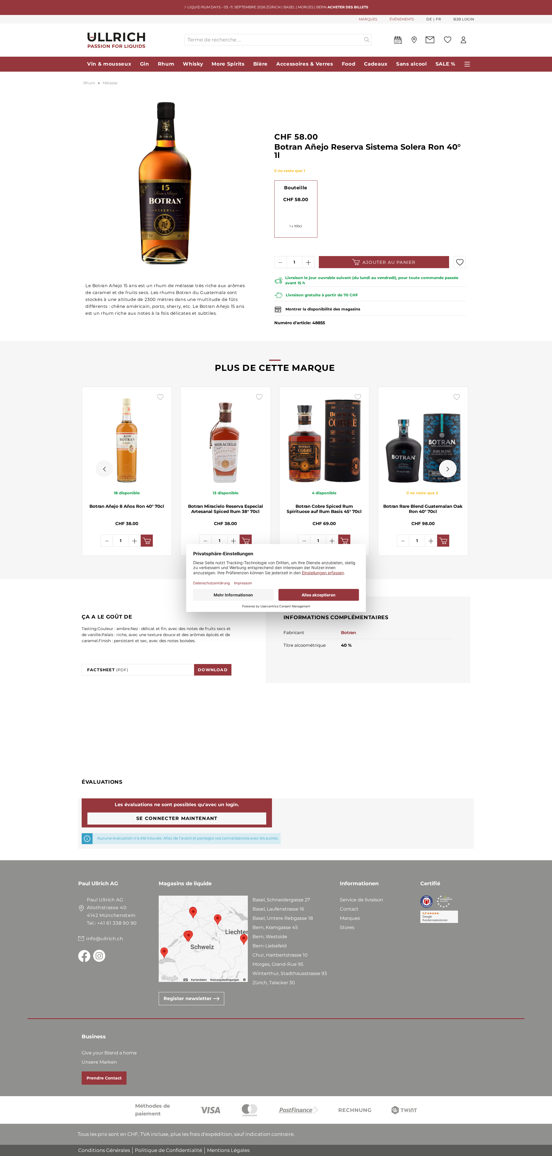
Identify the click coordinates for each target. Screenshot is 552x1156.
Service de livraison (361, 900)
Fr (438, 19)
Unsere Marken (99, 1062)
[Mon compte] (463, 39)
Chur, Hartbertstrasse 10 (280, 955)
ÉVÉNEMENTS (402, 19)
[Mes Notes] (447, 39)
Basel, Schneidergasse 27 (281, 900)
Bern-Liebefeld (269, 946)
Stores (347, 927)
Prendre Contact (104, 1078)
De (429, 19)
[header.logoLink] (131, 40)
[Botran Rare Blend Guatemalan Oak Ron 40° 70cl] (423, 438)
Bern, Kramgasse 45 (275, 927)
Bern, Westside (269, 936)
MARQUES (368, 19)
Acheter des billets (347, 7)
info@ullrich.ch (104, 938)
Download (213, 669)
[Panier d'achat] (474, 40)
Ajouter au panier (389, 262)
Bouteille (295, 187)
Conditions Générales (104, 1150)
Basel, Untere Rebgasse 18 (282, 918)
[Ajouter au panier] (147, 541)
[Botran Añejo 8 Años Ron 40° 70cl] (127, 438)
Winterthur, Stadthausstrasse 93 (289, 973)
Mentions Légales (228, 1150)
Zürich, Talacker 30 (273, 982)
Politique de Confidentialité (168, 1150)
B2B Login (463, 19)
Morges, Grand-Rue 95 (277, 964)
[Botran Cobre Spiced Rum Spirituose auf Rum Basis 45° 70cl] (324, 438)
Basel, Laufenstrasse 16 (278, 909)
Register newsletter (188, 998)
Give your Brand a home (109, 1053)
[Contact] (430, 39)
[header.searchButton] (367, 39)
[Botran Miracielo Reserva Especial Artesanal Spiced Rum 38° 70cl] (225, 438)
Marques (350, 918)
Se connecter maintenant (176, 818)
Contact (349, 909)
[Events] (398, 41)
